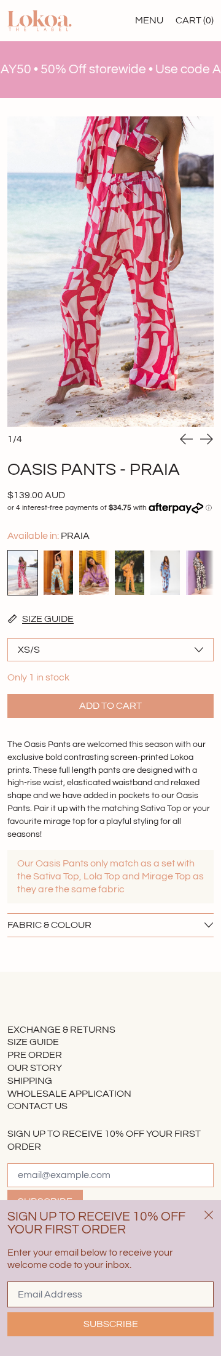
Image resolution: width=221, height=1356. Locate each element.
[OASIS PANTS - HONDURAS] (200, 572)
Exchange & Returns (61, 1030)
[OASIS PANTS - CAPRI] (94, 572)
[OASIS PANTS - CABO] (58, 572)
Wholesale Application (69, 1094)
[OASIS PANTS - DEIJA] (165, 572)
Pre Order (34, 1055)
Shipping (29, 1081)
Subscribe (110, 1324)
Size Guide (33, 1042)
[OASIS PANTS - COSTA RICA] (129, 572)
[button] (110, 271)
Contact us (37, 1106)
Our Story (34, 1068)
